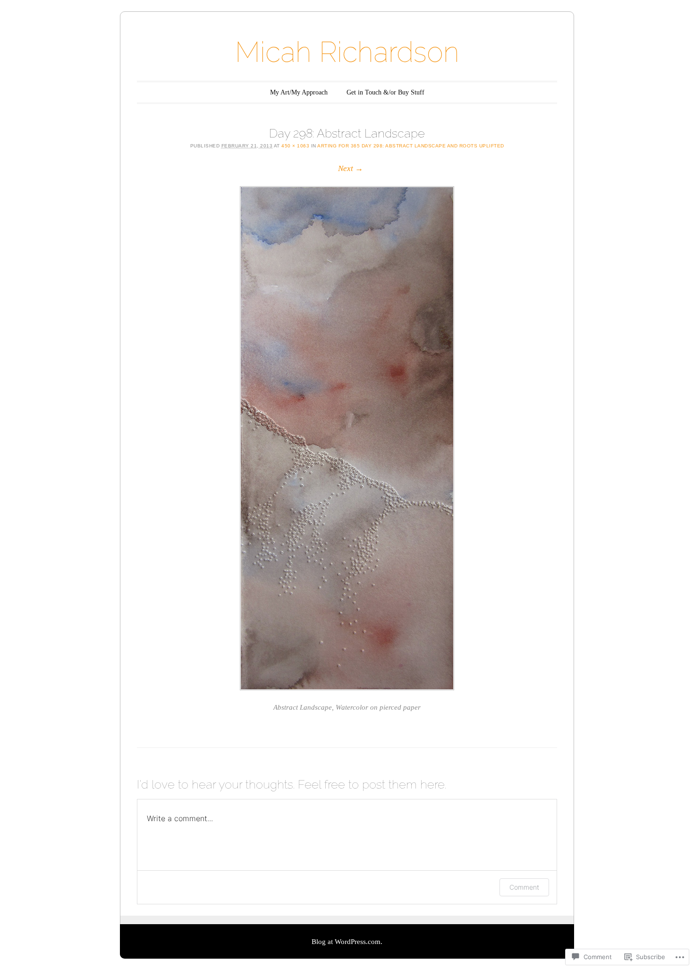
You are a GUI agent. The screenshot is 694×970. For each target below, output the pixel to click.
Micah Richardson (347, 52)
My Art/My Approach (299, 92)
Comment (524, 887)
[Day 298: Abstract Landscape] (347, 438)
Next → (350, 168)
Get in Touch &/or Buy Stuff (385, 92)
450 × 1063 (295, 145)
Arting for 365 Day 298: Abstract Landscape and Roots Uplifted (410, 145)
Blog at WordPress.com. (347, 941)
